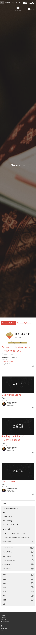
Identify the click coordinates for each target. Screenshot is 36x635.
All (3, 604)
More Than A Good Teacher (12, 525)
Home (3, 615)
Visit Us (4, 628)
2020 (17, 600)
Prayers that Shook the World (13, 533)
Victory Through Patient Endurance (15, 537)
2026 (17, 575)
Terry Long (17, 556)
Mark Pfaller (17, 552)
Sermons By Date (8, 323)
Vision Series (7, 516)
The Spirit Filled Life (10, 508)
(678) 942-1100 (16, 2)
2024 (17, 583)
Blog (2, 626)
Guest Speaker (17, 564)
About (3, 617)
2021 (17, 596)
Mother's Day (7, 521)
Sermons (4, 624)
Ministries (5, 621)
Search (7, 2)
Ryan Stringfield (17, 560)
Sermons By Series (24, 323)
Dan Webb (17, 569)
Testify (5, 512)
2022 (17, 592)
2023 (17, 587)
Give (2, 630)
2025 (17, 579)
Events (3, 619)
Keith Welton (17, 548)
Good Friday (6, 529)
